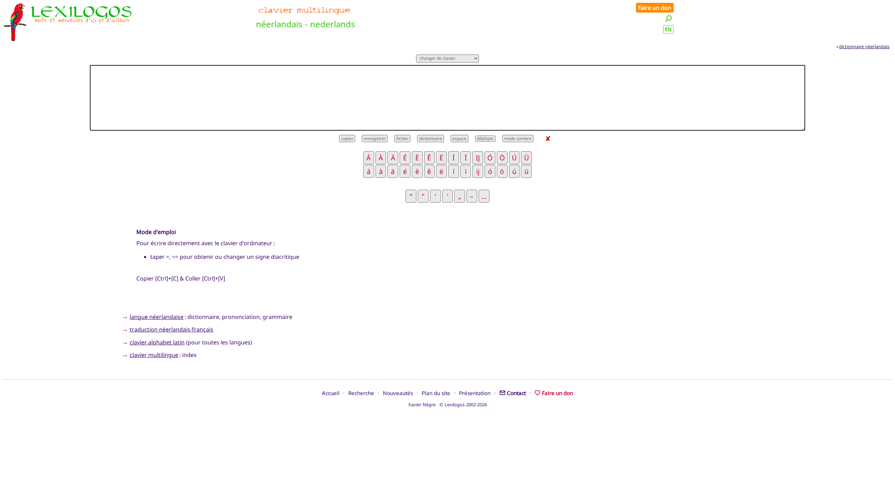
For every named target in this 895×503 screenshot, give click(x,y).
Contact (516, 392)
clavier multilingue (154, 355)
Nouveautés (398, 392)
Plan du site (436, 392)
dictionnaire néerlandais (864, 46)
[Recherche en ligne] (668, 18)
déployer (485, 138)
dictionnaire (430, 138)
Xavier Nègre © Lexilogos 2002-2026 (447, 404)
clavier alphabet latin (157, 342)
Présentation (475, 392)
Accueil (330, 392)
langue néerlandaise (157, 317)
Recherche (361, 392)
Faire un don (654, 8)
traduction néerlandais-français (171, 329)
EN (668, 29)
